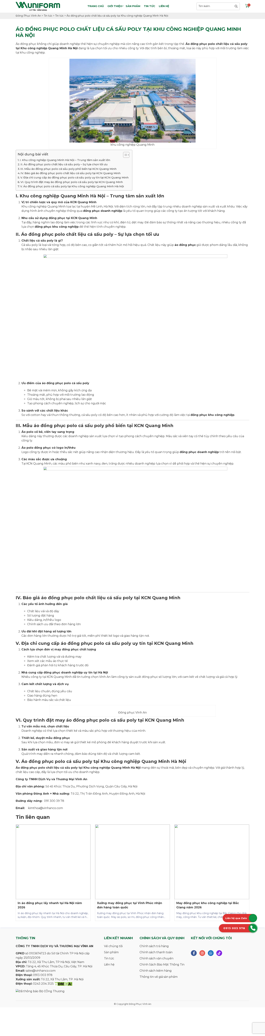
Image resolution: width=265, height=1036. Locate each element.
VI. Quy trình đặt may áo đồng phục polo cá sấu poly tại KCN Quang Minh (72, 182)
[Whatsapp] (210, 953)
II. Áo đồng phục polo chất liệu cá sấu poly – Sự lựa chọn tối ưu (64, 164)
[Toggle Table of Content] (124, 155)
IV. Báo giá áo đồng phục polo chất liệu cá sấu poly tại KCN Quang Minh (70, 173)
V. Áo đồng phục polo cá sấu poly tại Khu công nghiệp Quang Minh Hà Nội (72, 186)
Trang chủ (95, 6)
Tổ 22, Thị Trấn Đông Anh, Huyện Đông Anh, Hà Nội (108, 793)
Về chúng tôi (113, 946)
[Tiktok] (219, 953)
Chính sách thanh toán (156, 952)
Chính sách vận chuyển (156, 958)
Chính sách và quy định (162, 938)
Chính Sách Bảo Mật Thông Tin (162, 964)
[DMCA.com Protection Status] (63, 983)
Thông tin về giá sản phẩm (159, 976)
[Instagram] (202, 953)
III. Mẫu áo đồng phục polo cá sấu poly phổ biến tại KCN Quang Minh (68, 169)
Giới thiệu (114, 6)
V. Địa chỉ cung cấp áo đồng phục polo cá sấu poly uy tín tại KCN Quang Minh (74, 177)
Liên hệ (164, 6)
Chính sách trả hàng (154, 946)
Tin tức (149, 6)
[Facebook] (194, 953)
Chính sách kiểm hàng (156, 970)
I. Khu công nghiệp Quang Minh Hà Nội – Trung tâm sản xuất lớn (65, 160)
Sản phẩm (133, 6)
